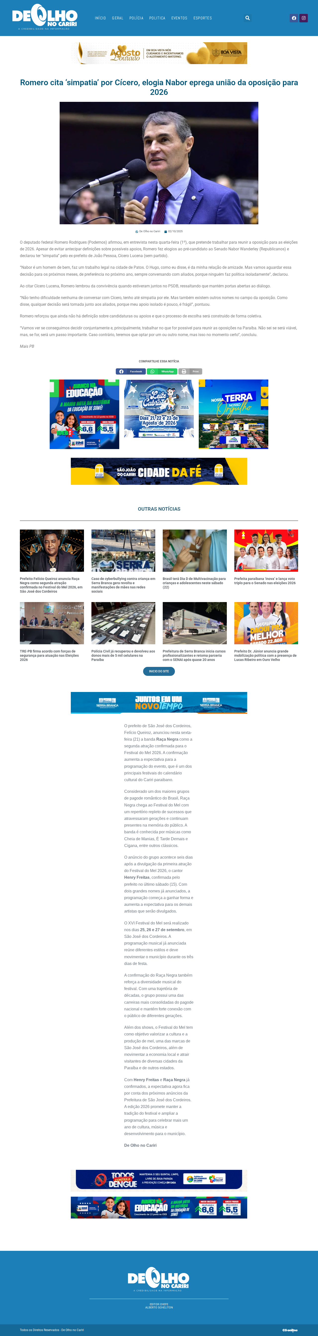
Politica (157, 18)
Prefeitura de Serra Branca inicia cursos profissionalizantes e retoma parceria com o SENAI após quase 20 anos (194, 655)
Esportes (203, 18)
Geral (117, 18)
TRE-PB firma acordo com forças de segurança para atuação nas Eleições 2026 (49, 655)
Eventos (179, 18)
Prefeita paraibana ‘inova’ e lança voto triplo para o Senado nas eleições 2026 (265, 581)
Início (100, 18)
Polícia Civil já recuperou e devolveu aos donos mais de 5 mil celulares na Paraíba (123, 655)
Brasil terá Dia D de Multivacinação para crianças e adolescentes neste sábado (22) (194, 583)
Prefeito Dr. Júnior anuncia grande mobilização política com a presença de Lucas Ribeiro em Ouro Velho (265, 655)
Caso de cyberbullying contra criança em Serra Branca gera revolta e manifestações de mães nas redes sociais (123, 585)
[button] (248, 18)
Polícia (136, 18)
